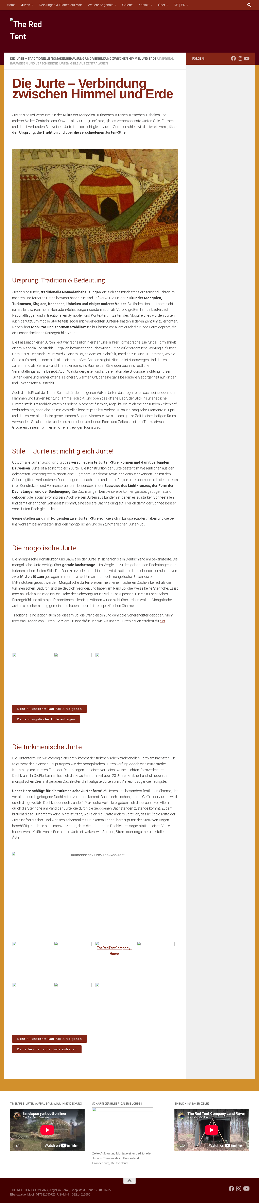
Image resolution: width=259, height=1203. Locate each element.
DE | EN (180, 5)
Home (11, 5)
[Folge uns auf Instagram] (240, 58)
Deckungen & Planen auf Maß (60, 5)
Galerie (127, 5)
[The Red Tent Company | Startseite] (27, 31)
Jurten (25, 5)
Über (161, 5)
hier (162, 621)
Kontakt (143, 5)
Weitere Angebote (101, 5)
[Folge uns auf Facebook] (233, 58)
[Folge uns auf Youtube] (246, 58)
